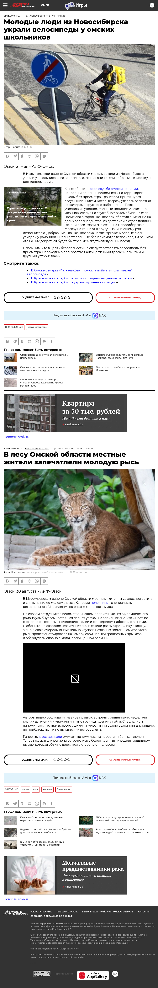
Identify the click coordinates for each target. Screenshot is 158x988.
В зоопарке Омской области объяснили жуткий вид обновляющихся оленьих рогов (122, 831)
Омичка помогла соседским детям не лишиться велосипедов (42, 369)
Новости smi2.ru (16, 437)
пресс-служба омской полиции (112, 189)
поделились (100, 603)
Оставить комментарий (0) (125, 297)
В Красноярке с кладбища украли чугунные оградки (73, 282)
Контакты (143, 912)
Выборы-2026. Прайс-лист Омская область (107, 912)
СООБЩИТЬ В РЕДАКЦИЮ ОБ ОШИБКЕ (51, 916)
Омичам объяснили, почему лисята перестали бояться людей (41, 819)
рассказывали (50, 737)
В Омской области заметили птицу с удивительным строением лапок (42, 843)
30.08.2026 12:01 (13, 448)
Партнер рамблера (64, 974)
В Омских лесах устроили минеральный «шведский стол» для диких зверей (120, 819)
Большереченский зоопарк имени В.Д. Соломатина (57, 572)
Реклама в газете (67, 912)
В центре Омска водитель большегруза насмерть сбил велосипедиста (120, 356)
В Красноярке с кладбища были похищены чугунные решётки (81, 278)
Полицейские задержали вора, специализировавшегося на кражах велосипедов (41, 382)
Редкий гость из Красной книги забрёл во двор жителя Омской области (45, 831)
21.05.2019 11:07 (12, 15)
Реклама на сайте (41, 912)
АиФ (29, 147)
